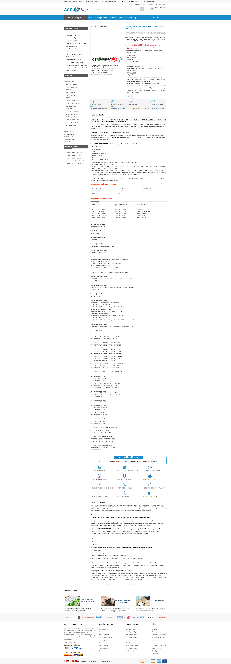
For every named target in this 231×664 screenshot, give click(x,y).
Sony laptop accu (104, 634)
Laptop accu (72, 22)
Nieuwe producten (101, 18)
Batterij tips (155, 640)
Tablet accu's (68, 132)
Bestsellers (112, 18)
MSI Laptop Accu (71, 106)
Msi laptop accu (103, 640)
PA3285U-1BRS (131, 70)
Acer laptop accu (104, 648)
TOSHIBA (133, 57)
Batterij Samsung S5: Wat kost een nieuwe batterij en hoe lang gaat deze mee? (115, 610)
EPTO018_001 (139, 66)
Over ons (154, 629)
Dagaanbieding (122, 18)
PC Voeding (68, 142)
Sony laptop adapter (131, 648)
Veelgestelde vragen (158, 637)
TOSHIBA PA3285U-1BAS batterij (98, 22)
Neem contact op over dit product (102, 74)
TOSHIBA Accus (82, 22)
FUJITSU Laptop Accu (72, 119)
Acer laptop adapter (131, 629)
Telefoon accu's (69, 134)
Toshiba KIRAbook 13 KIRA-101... (75, 155)
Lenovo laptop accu (104, 632)
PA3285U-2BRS (147, 191)
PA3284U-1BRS (96, 191)
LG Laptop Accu (70, 95)
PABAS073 (144, 68)
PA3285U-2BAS (122, 191)
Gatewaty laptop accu (105, 642)
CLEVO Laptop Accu (72, 122)
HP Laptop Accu (70, 92)
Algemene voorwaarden (159, 645)
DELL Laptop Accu (71, 98)
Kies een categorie (75, 18)
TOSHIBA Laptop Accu (72, 111)
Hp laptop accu (103, 629)
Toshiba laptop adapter (132, 651)
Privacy (154, 642)
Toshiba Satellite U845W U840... (75, 152)
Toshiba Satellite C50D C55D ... (75, 158)
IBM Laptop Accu (71, 125)
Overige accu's (69, 137)
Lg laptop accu (103, 645)
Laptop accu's (69, 81)
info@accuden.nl (162, 18)
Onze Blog (132, 18)
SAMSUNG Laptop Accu (73, 109)
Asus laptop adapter (131, 637)
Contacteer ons (156, 648)
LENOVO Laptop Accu (72, 103)
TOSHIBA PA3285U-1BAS (135, 178)
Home (91, 18)
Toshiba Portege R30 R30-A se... (75, 163)
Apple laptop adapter (132, 632)
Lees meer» (69, 128)
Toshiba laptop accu (105, 651)
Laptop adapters (69, 139)
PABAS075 (151, 68)
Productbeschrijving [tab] (97, 115)
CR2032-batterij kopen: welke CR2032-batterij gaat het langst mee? (78, 610)
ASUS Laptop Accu (71, 84)
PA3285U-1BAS (158, 68)
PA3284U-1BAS (147, 188)
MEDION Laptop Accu (72, 114)
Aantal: (127, 97)
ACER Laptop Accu (71, 87)
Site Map (154, 651)
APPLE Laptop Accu (71, 90)
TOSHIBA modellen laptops (112, 124)
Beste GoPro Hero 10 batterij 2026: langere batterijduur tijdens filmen (150, 610)
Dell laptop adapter (131, 634)
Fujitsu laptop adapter (132, 640)
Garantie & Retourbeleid (159, 634)
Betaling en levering (157, 632)
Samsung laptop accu (105, 637)
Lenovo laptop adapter (132, 645)
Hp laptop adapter (131, 642)
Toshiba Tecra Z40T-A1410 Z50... (75, 160)
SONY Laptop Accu (71, 117)
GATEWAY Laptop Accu (72, 100)
